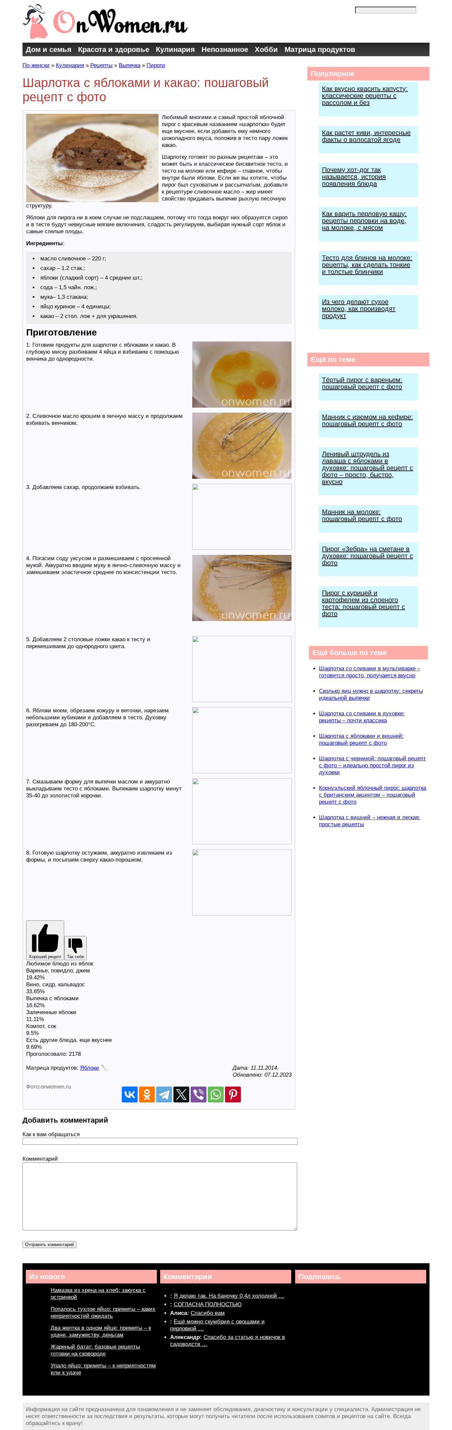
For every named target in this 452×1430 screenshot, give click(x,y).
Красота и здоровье (113, 49)
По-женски (36, 65)
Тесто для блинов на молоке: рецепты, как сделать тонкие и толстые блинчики (367, 264)
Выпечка (129, 65)
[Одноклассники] (147, 1094)
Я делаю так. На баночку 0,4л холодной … (229, 1296)
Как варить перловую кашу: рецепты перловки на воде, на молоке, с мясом (364, 220)
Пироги (156, 65)
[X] (181, 1094)
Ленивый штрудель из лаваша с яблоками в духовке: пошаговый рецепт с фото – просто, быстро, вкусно (367, 467)
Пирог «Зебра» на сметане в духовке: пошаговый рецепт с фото (367, 555)
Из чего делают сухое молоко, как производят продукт (358, 308)
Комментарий (40, 1159)
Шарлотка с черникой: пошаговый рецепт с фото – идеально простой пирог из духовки (372, 765)
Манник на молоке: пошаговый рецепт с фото (362, 515)
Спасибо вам (208, 1313)
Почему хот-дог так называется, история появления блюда (354, 176)
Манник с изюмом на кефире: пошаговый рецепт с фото (367, 420)
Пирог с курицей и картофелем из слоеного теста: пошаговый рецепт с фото (363, 603)
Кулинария (175, 49)
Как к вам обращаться (51, 1134)
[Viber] (198, 1094)
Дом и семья (48, 49)
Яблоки (89, 1068)
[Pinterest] (233, 1094)
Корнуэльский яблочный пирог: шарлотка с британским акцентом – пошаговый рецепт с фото (372, 795)
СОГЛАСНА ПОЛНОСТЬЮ (208, 1304)
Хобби (266, 49)
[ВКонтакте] (130, 1094)
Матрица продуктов (320, 49)
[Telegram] (164, 1094)
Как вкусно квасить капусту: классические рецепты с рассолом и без (365, 95)
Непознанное (225, 49)
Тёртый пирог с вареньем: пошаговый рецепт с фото (362, 383)
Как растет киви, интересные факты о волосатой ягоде (366, 136)
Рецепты (101, 65)
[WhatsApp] (216, 1094)
